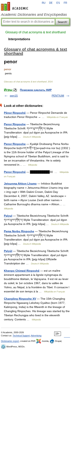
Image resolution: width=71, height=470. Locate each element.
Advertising (36, 335)
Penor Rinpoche (15, 124)
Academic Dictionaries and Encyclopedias (34, 15)
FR (65, 3)
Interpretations (19, 39)
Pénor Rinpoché (15, 112)
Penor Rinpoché (15, 171)
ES (58, 3)
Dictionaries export (10, 341)
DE (51, 3)
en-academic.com (15, 6)
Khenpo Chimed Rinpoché (21, 270)
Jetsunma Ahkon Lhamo (20, 183)
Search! (62, 21)
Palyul (8, 215)
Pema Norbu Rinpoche (19, 231)
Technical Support (21, 335)
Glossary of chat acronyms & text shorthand (35, 32)
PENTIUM (58, 95)
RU (43, 3)
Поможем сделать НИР (36, 89)
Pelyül (8, 251)
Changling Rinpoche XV (20, 298)
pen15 (14, 95)
